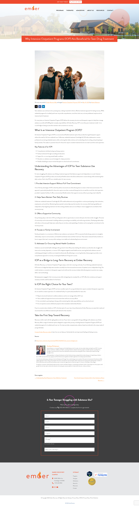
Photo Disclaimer (94, 498)
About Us (90, 10)
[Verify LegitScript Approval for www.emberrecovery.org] (89, 474)
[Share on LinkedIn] (43, 106)
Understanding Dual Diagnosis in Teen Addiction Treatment (51, 378)
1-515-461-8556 (58, 483)
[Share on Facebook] (39, 106)
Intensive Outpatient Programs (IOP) (72, 102)
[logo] (32, 7)
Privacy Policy (75, 498)
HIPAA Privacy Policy (84, 498)
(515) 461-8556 (76, 2)
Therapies (69, 10)
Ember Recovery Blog (51, 102)
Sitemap (69, 498)
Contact (110, 10)
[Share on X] (36, 106)
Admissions (80, 10)
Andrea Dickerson (95, 102)
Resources (100, 10)
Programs (60, 10)
